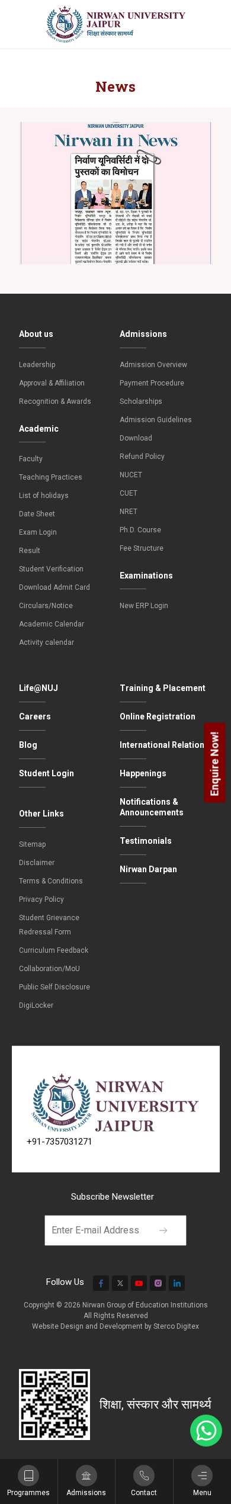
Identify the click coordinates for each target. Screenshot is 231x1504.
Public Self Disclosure (54, 987)
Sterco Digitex (176, 1326)
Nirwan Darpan (148, 869)
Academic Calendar (51, 624)
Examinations (146, 575)
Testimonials (146, 841)
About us (36, 334)
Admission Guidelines (156, 420)
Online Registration (157, 716)
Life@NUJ (38, 688)
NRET (128, 511)
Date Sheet (37, 514)
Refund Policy (142, 456)
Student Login (46, 773)
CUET (128, 493)
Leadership (37, 365)
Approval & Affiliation (52, 383)
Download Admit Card (54, 587)
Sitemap (32, 844)
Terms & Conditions (51, 881)
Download (136, 438)
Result (29, 551)
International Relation (162, 745)
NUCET (131, 475)
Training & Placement (163, 688)
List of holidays (44, 495)
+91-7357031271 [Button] (59, 1141)
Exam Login (38, 532)
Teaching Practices (50, 477)
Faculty (31, 459)
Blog (28, 745)
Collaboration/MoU (49, 969)
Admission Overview (153, 365)
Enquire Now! (214, 763)
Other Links (41, 813)
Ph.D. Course (140, 530)
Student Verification (51, 569)
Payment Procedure (152, 383)
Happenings (143, 773)
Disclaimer (36, 863)
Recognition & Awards (55, 401)
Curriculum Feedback (53, 950)
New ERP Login (144, 606)
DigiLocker (36, 1005)
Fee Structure (141, 548)
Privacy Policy (41, 899)
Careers (35, 716)
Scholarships (141, 401)
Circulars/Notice (46, 606)
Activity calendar (46, 642)
